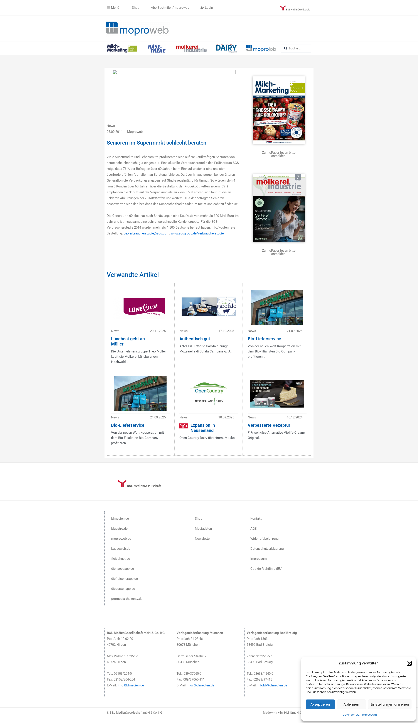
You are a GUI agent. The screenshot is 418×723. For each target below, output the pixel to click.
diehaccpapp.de (122, 569)
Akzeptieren (320, 704)
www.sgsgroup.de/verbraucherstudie (197, 233)
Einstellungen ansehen (390, 704)
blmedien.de (120, 519)
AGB (253, 529)
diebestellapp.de (123, 589)
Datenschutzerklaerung (267, 549)
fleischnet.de (120, 559)
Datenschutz (351, 714)
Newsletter (203, 539)
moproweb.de (121, 539)
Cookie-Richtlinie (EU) (266, 569)
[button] (409, 663)
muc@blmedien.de (200, 685)
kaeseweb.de (120, 549)
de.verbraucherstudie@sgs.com (146, 233)
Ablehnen (351, 704)
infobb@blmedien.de (272, 685)
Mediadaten (203, 529)
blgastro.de (119, 529)
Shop (198, 519)
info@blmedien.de (131, 685)
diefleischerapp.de (124, 579)
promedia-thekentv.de (126, 599)
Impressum (369, 714)
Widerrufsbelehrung (264, 539)
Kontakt (256, 519)
